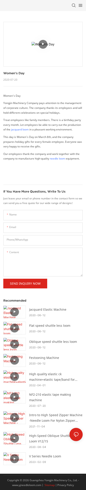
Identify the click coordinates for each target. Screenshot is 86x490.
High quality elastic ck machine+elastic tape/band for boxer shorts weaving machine (52, 377)
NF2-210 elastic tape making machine (50, 397)
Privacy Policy (65, 485)
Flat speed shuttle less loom (49, 325)
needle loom (57, 158)
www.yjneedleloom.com (26, 485)
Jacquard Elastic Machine (47, 309)
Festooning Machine (44, 358)
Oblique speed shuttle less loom (53, 342)
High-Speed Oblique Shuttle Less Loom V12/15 (53, 438)
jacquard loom (20, 129)
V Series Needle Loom (45, 456)
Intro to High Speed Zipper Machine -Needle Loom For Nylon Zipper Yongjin (55, 418)
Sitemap (49, 485)
